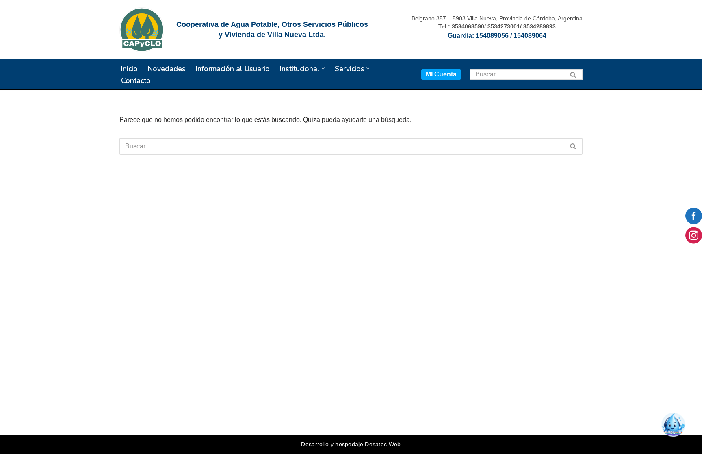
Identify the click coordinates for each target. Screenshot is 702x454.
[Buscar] (573, 74)
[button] (323, 68)
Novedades (167, 69)
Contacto (136, 80)
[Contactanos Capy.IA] (676, 428)
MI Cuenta (441, 74)
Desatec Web (383, 444)
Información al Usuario (233, 69)
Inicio (129, 69)
